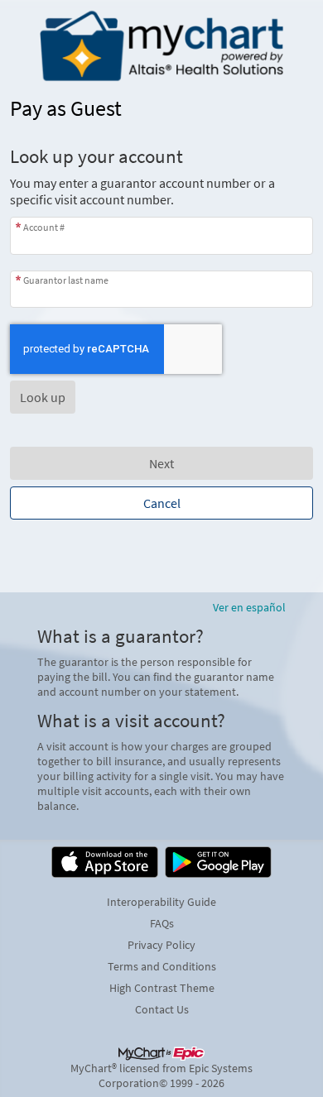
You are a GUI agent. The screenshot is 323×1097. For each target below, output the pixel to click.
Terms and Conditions (162, 966)
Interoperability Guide (161, 901)
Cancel (162, 503)
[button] (42, 397)
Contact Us (162, 1009)
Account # (44, 226)
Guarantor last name (65, 280)
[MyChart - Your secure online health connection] (161, 46)
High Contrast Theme (162, 987)
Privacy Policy (161, 944)
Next (161, 463)
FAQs (162, 923)
